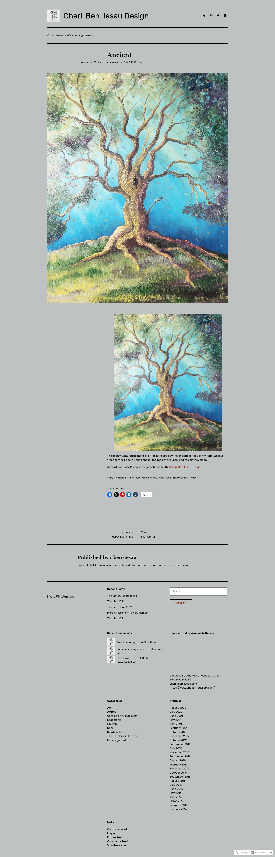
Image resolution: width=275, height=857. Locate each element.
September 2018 (180, 756)
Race (110, 728)
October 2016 (178, 772)
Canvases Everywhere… (131, 649)
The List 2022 (116, 601)
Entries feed (115, 837)
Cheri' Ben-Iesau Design (106, 15)
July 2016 (176, 784)
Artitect (112, 711)
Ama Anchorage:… (127, 642)
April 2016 (176, 797)
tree (194, 477)
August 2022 (178, 707)
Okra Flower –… (125, 658)
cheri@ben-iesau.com (183, 683)
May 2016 (175, 792)
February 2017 (178, 764)
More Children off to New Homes (127, 612)
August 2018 (178, 760)
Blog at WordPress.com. (60, 596)
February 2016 (178, 805)
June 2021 (176, 715)
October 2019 (178, 740)
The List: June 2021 (119, 607)
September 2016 (180, 776)
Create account (117, 829)
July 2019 (176, 748)
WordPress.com (117, 845)
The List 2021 (115, 618)
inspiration (165, 477)
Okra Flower (150, 642)
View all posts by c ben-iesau (170, 565)
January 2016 (178, 809)
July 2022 (176, 711)
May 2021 (175, 719)
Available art (121, 477)
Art (142, 62)
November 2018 (179, 752)
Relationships (116, 732)
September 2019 (180, 744)
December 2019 (179, 736)
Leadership (114, 719)
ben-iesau (135, 477)
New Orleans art (181, 477)
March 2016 (177, 801)
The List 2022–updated (122, 595)
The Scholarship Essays (122, 736)
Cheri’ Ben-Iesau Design (185, 467)
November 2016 (179, 768)
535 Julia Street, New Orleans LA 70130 (195, 675)
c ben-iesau (113, 62)
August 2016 (178, 780)
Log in (111, 833)
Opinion (112, 724)
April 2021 (176, 724)
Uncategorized (116, 740)
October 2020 (178, 732)
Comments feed (117, 841)
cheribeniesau (150, 477)
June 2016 (176, 788)
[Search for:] (198, 591)
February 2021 (178, 728)
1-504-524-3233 (180, 679)
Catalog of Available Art (122, 715)
